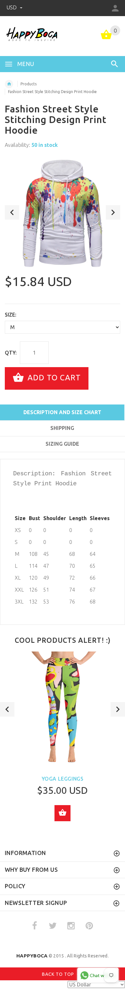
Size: (10, 315)
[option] (62, 212)
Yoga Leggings (63, 779)
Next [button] (113, 212)
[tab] (62, 455)
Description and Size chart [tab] (62, 412)
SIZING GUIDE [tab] (62, 444)
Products (29, 84)
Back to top (58, 974)
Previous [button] (12, 212)
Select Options (62, 813)
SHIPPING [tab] (62, 428)
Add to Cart (53, 377)
